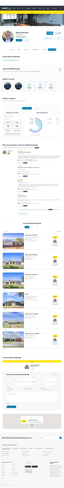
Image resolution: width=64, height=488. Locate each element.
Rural (44, 8)
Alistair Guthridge (55, 244)
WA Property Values (15, 474)
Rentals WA (31, 448)
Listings (44, 49)
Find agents (28, 8)
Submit (11, 406)
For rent (18, 8)
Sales (27, 108)
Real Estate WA (15, 448)
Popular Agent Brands (49, 448)
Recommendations (35, 49)
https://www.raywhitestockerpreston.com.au (11, 60)
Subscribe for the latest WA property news (17, 438)
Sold (22, 8)
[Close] (40, 418)
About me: (8, 386)
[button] (32, 425)
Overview (11, 49)
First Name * (8, 377)
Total (37, 108)
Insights (47, 8)
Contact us (14, 464)
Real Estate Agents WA (39, 448)
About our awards (37, 71)
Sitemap (13, 470)
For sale (14, 8)
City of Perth (54, 8)
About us (13, 468)
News (13, 466)
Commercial (34, 8)
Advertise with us (15, 472)
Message (8, 391)
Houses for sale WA (23, 448)
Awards (18, 49)
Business (39, 8)
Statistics (26, 49)
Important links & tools (6, 448)
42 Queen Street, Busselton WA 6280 (21, 37)
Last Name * (34, 377)
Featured (59, 231)
